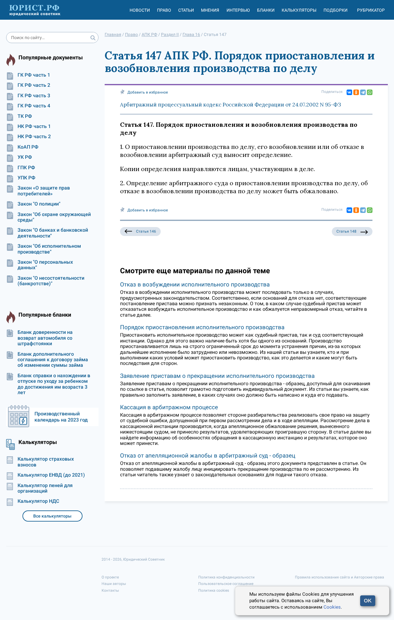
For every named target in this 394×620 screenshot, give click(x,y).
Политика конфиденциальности (226, 577)
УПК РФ (26, 178)
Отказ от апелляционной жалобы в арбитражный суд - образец (207, 455)
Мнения (210, 10)
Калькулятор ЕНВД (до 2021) (51, 475)
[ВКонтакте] (349, 92)
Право (164, 10)
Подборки (336, 10)
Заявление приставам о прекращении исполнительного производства (217, 375)
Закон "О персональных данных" (45, 264)
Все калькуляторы (52, 516)
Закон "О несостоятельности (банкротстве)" (51, 280)
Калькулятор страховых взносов (46, 461)
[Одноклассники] (356, 92)
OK (368, 601)
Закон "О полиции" (39, 204)
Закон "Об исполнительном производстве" (49, 248)
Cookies (332, 607)
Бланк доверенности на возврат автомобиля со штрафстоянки (45, 338)
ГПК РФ (26, 167)
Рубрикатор (371, 10)
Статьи (186, 10)
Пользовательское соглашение (225, 584)
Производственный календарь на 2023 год (61, 417)
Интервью (238, 10)
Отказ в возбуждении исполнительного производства (195, 284)
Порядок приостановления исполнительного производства (202, 327)
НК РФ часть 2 (34, 136)
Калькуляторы (299, 10)
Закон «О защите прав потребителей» (44, 190)
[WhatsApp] (369, 92)
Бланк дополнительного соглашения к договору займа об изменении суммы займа (53, 359)
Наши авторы (114, 584)
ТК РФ (25, 116)
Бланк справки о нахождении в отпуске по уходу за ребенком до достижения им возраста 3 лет (54, 384)
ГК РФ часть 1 (34, 75)
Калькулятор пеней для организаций (45, 488)
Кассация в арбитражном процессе (169, 407)
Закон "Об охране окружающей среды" (54, 217)
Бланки (266, 10)
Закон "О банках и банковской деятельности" (53, 232)
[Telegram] (363, 92)
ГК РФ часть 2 (34, 85)
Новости (140, 10)
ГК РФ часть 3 (34, 95)
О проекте (110, 577)
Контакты (110, 590)
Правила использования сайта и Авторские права (339, 577)
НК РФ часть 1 (34, 126)
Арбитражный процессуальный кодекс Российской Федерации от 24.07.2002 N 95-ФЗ (230, 104)
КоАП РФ (28, 147)
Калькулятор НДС (38, 501)
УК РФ (25, 157)
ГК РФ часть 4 (34, 106)
